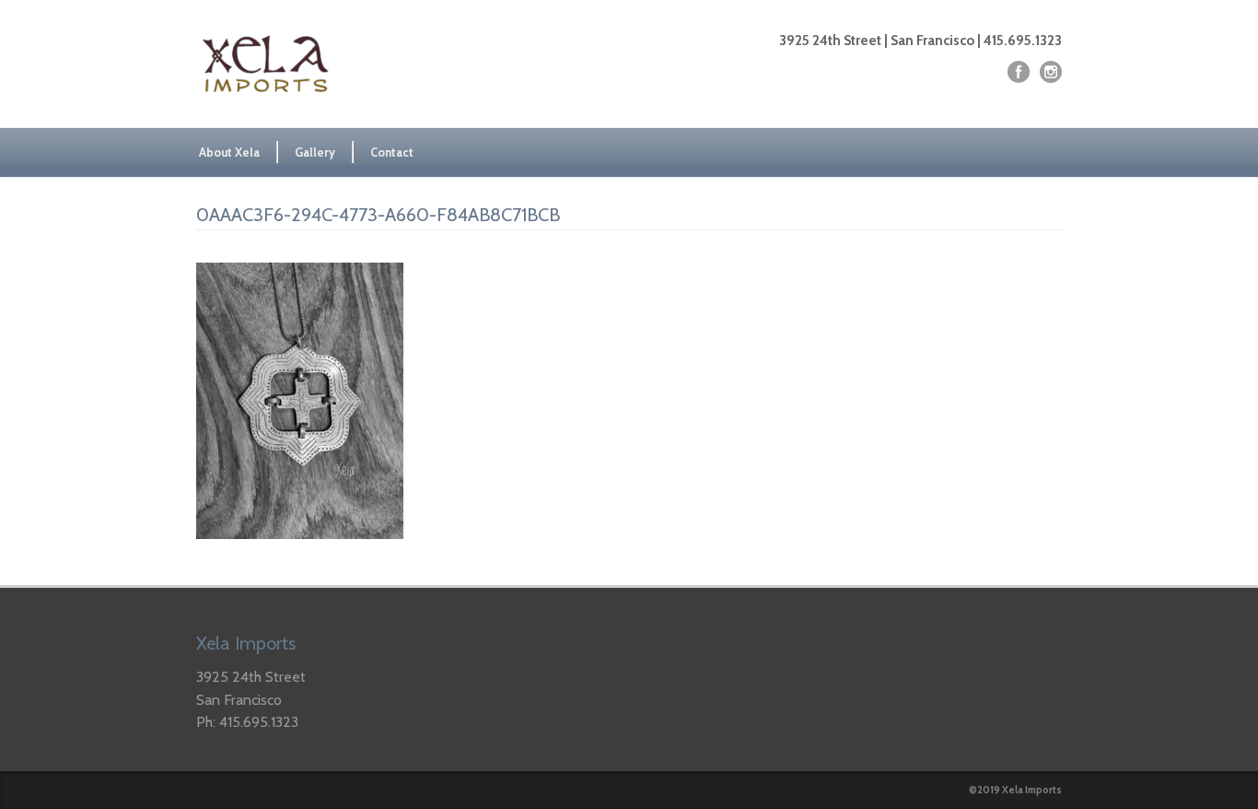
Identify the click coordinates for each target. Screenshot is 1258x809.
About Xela (229, 152)
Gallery (315, 152)
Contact (392, 152)
